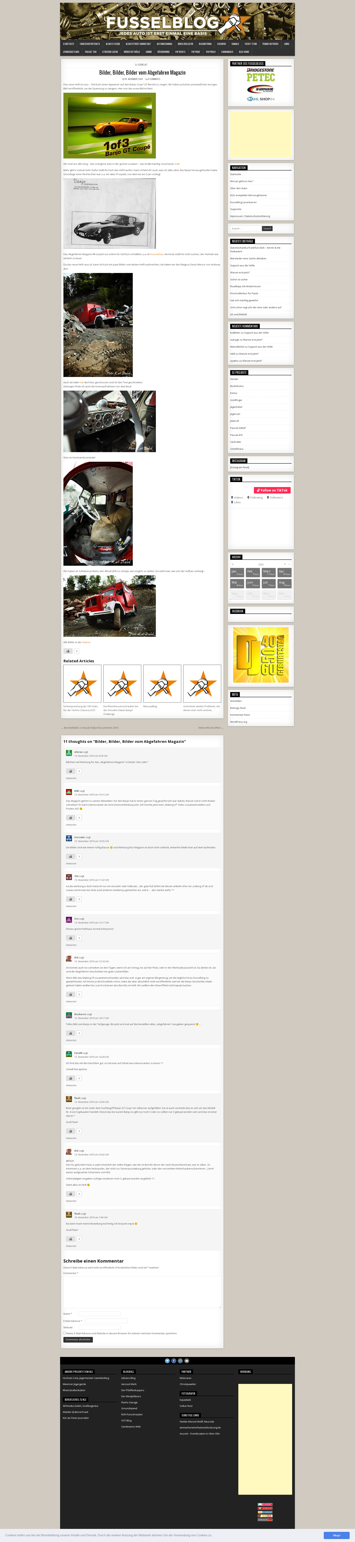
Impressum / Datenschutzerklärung (250, 216)
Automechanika (164, 44)
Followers (275, 497)
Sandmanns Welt (131, 1426)
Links (286, 44)
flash (77, 1098)
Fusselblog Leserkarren (243, 202)
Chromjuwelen (188, 1384)
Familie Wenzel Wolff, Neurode (197, 1421)
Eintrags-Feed (238, 708)
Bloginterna (205, 44)
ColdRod (221, 44)
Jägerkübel (236, 407)
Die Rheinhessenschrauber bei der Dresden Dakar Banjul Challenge (120, 710)
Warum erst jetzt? (240, 272)
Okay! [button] (336, 1535)
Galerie (86, 642)
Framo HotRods (270, 44)
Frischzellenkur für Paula (244, 293)
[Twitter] (167, 1360)
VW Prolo (211, 52)
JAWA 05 (234, 421)
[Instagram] (180, 1360)
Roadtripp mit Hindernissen (245, 286)
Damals (235, 44)
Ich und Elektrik (238, 314)
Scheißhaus (237, 448)
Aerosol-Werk (129, 1384)
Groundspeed (129, 1408)
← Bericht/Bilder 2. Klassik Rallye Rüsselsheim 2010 (89, 727)
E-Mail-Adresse (72, 1321)
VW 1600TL (180, 52)
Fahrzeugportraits (90, 44)
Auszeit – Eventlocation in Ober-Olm (200, 1433)
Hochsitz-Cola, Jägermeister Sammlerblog (86, 1378)
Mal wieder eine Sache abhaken (248, 258)
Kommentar (70, 1273)
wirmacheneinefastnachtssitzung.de (200, 1427)
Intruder (79, 837)
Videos (237, 497)
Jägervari (235, 414)
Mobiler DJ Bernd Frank (75, 1412)
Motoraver (186, 1378)
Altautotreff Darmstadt (138, 44)
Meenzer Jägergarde (74, 1384)
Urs (76, 918)
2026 (260, 564)
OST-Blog (126, 1420)
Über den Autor (238, 188)
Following (255, 497)
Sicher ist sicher (239, 279)
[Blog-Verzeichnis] (265, 1505)
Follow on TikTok (274, 490)
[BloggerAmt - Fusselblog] (265, 1508)
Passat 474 (236, 435)
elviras (78, 752)
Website (68, 1327)
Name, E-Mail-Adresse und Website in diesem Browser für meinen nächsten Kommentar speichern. (121, 1333)
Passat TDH (91, 52)
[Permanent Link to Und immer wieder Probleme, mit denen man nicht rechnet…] (202, 684)
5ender (234, 379)
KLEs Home (244, 52)
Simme (149, 52)
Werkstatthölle (132, 52)
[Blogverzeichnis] (265, 1512)
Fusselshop (156, 254)
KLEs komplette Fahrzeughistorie (248, 195)
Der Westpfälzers (131, 1396)
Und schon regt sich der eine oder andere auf (255, 307)
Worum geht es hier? (241, 181)
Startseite (68, 44)
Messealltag (150, 706)
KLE (76, 957)
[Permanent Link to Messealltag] (162, 684)
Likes (236, 502)
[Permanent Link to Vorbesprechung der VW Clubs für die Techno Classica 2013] (82, 684)
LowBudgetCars (71, 52)
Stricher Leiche (110, 52)
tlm (76, 876)
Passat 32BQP (238, 428)
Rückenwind (164, 52)
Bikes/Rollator (185, 44)
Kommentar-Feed (240, 714)
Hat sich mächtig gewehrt (244, 300)
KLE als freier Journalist (76, 1418)
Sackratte (235, 441)
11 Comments (154, 79)
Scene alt (143, 64)
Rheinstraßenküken (74, 1390)
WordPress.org (238, 721)
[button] (213, 1535)
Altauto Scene (113, 44)
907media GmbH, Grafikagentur (80, 1406)
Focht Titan (251, 44)
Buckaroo (80, 1014)
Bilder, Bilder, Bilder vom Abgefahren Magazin (142, 72)
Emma (233, 393)
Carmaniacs (227, 52)
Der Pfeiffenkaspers (132, 1390)
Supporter (236, 209)
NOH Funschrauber (132, 1414)
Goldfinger (236, 400)
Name (67, 1313)
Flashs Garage (129, 1402)
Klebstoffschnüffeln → (211, 727)
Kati (177, 163)
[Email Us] (186, 1360)
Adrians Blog (128, 1378)
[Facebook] (173, 1360)
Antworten (71, 778)
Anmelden (236, 701)
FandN (78, 1053)
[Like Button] (68, 651)
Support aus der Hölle (242, 265)
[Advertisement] (261, 135)
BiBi (76, 791)
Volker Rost (186, 1406)
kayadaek (185, 1399)
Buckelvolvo (237, 386)
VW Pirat (195, 52)
